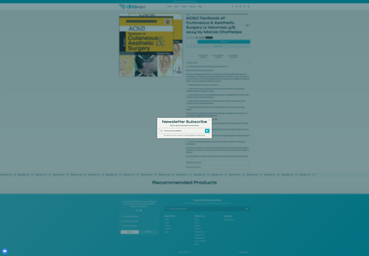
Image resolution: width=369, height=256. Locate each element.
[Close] (209, 120)
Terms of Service (190, 135)
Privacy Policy (201, 135)
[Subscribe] (207, 131)
